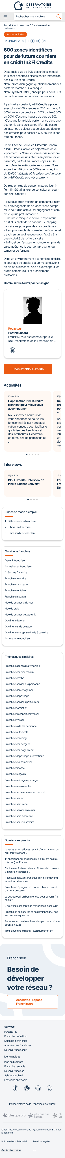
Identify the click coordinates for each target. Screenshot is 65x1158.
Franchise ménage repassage (21, 780)
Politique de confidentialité (14, 1141)
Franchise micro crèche (18, 786)
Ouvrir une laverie (15, 620)
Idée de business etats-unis (20, 614)
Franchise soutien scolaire (19, 822)
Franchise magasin (15, 596)
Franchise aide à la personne (21, 726)
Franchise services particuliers (22, 701)
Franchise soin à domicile (19, 816)
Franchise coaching (16, 738)
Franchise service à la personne (22, 683)
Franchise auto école (16, 732)
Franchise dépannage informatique (24, 755)
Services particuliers (15, 34)
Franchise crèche (14, 677)
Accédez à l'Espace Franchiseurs (29, 1001)
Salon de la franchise (15, 1040)
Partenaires (10, 1031)
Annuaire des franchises (18, 566)
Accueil (7, 25)
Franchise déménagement (19, 689)
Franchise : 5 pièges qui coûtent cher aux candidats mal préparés (31, 889)
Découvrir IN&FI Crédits (28, 369)
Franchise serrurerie (16, 804)
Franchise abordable (15, 1079)
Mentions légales (41, 1141)
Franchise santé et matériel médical (25, 792)
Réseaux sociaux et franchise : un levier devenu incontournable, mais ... (31, 879)
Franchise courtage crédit (19, 750)
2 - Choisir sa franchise (18, 527)
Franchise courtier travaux (19, 672)
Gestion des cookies (11, 1150)
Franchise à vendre (15, 578)
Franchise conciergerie (18, 744)
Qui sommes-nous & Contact (47, 1129)
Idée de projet (12, 608)
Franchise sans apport (17, 584)
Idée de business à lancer (19, 602)
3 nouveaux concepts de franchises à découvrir (31, 905)
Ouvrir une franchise (17, 551)
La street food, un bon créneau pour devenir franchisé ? (32, 898)
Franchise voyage (15, 719)
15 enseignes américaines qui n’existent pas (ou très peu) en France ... (31, 860)
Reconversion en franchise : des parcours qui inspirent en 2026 (32, 923)
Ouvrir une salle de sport (18, 626)
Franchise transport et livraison (22, 713)
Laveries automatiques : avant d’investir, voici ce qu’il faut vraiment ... (31, 851)
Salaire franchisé (13, 1075)
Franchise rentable (15, 590)
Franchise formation (16, 707)
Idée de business (13, 1061)
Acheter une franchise (17, 638)
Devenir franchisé (15, 560)
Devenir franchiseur (15, 1049)
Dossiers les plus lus (18, 840)
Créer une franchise (16, 572)
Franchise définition (15, 1036)
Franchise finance (15, 767)
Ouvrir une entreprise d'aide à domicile (26, 632)
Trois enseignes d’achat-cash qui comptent (29, 930)
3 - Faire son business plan (20, 533)
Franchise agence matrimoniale (22, 665)
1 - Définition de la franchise (20, 521)
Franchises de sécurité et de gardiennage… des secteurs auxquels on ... (31, 913)
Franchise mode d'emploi (20, 512)
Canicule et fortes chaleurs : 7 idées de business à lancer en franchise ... (32, 870)
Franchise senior (14, 798)
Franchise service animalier (20, 810)
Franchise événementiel (18, 761)
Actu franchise (21, 25)
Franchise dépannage (17, 695)
